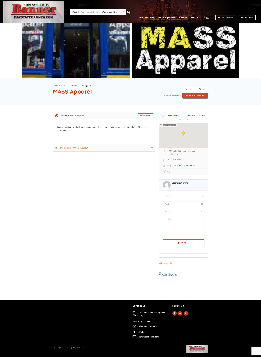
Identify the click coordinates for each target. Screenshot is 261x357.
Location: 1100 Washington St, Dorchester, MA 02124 (149, 314)
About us (193, 17)
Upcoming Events (166, 17)
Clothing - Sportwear (69, 86)
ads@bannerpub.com (148, 326)
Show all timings (184, 119)
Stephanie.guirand (180, 183)
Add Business (226, 17)
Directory (150, 17)
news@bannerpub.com (149, 336)
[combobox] (113, 12)
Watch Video (145, 115)
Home (140, 17)
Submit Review (196, 95)
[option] (75, 50)
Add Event (248, 17)
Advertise (182, 17)
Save (203, 89)
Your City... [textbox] (113, 12)
